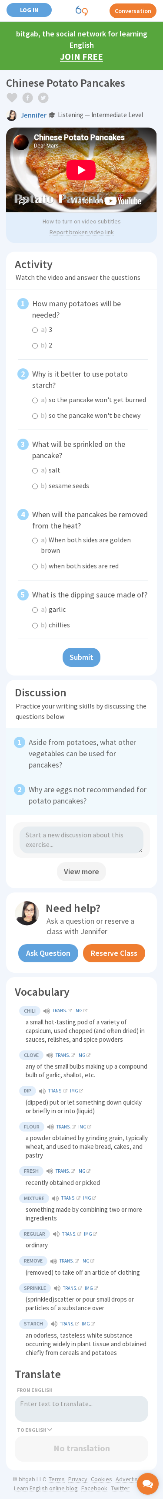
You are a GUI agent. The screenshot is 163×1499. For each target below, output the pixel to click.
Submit (81, 657)
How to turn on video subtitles (82, 221)
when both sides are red (80, 565)
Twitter (120, 1488)
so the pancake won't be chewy (90, 415)
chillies (55, 624)
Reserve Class (114, 953)
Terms (57, 1479)
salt (50, 470)
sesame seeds (65, 485)
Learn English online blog (46, 1488)
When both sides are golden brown (86, 544)
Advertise (128, 1479)
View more (81, 871)
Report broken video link (82, 232)
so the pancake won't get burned (93, 399)
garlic (53, 609)
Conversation (133, 11)
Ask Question (48, 953)
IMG (78, 1010)
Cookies (101, 1479)
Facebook (94, 1488)
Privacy (77, 1479)
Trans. (60, 1010)
